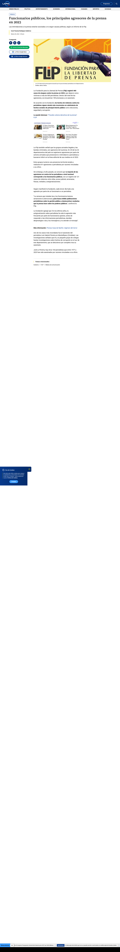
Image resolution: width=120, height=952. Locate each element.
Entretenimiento (42, 9)
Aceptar (13, 481)
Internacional (70, 9)
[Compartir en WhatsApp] (18, 42)
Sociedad (108, 9)
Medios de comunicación (52, 265)
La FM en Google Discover (20, 56)
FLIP (42, 265)
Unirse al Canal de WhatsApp (20, 47)
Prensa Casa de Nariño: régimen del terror (62, 228)
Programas (106, 3)
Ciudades (84, 9)
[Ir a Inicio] (6, 3)
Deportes (96, 9)
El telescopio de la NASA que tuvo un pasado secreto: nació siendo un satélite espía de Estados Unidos (70, 945)
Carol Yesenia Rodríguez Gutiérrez (21, 31)
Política (27, 9)
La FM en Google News (21, 52)
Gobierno (36, 265)
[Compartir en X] (14, 42)
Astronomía (40, 945)
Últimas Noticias (5, 945)
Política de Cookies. (13, 477)
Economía (56, 9)
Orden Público (14, 9)
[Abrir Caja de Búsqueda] (116, 4)
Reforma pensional (105, 945)
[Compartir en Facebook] (10, 42)
